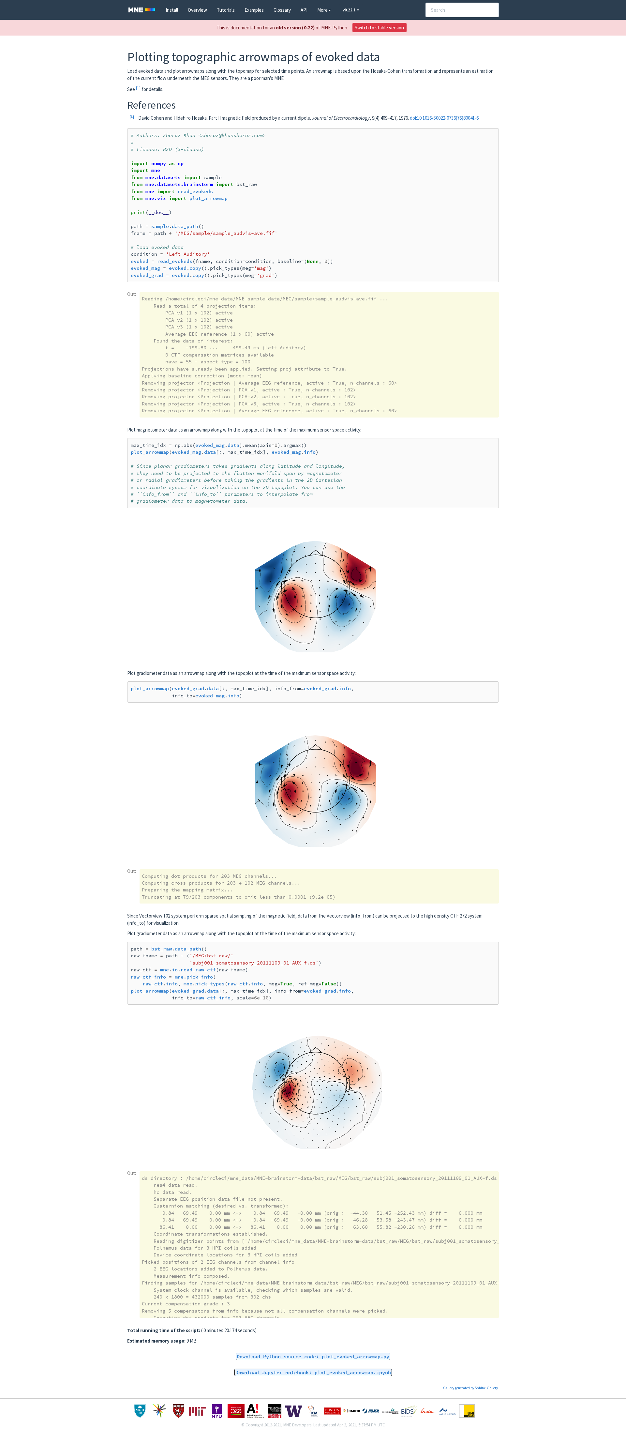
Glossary (282, 10)
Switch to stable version (379, 27)
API (304, 10)
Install (172, 10)
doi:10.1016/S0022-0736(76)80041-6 (444, 118)
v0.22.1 (350, 10)
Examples (254, 10)
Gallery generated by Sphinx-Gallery (470, 1388)
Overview (197, 10)
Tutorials (226, 10)
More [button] (322, 10)
